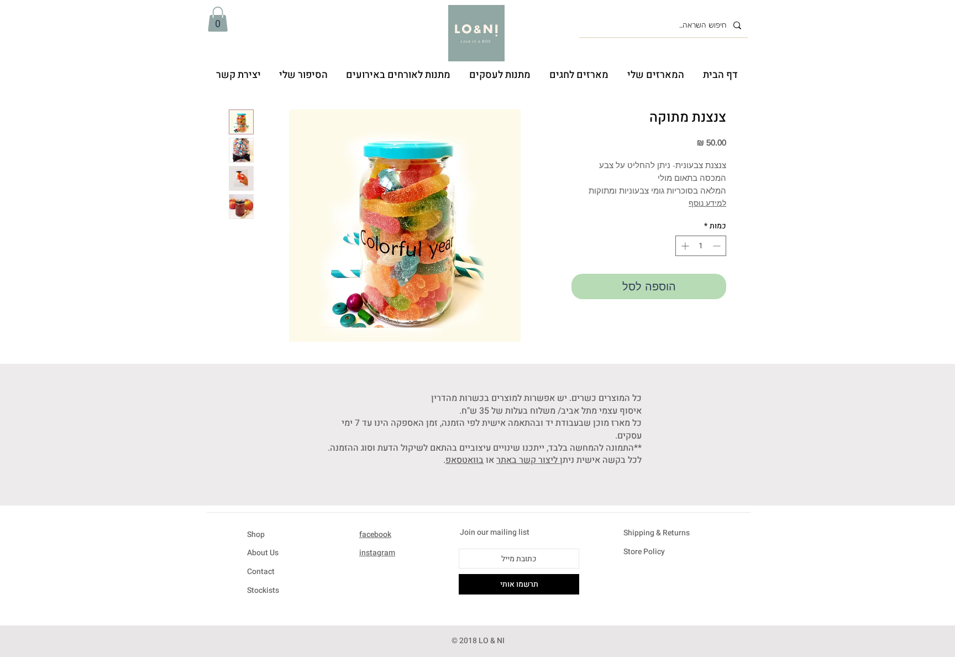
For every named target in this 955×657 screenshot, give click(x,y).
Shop (256, 534)
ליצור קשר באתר (528, 460)
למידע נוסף (707, 203)
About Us (263, 553)
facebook (375, 534)
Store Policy (644, 551)
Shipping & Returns (656, 533)
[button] (217, 19)
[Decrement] (718, 245)
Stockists (263, 590)
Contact (261, 571)
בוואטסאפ (464, 460)
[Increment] (684, 245)
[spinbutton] (701, 245)
